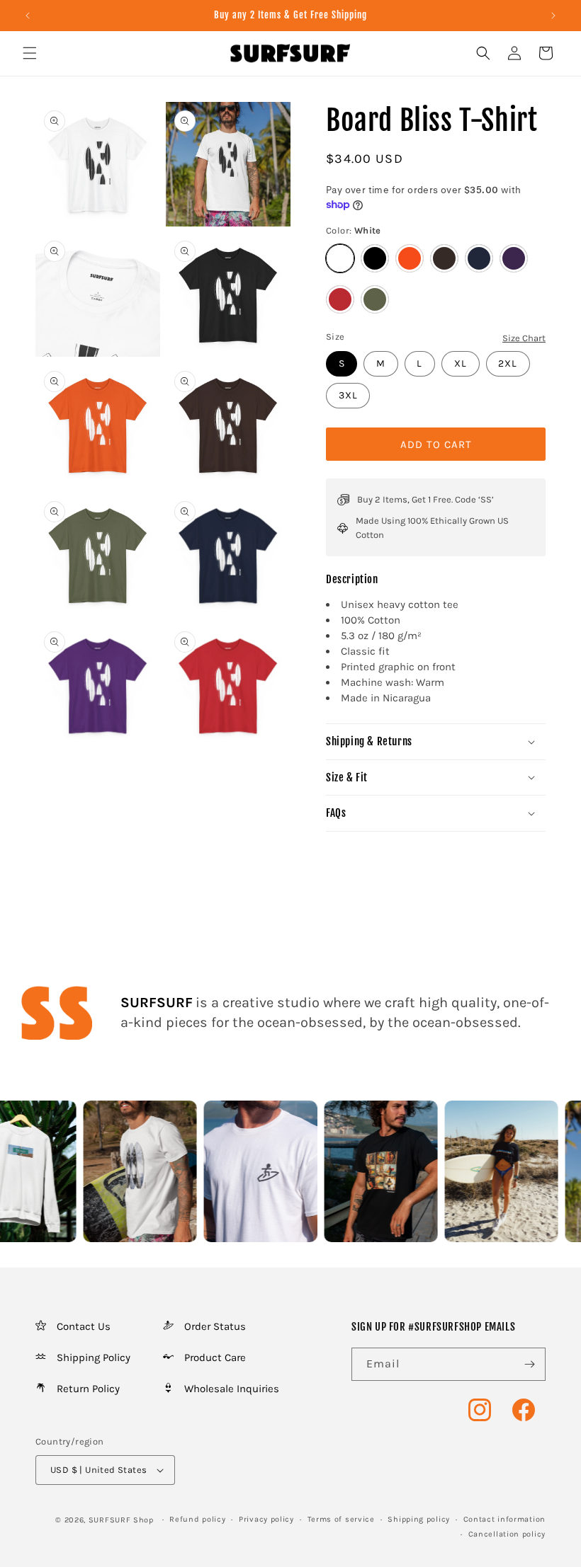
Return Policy (88, 1388)
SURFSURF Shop (121, 1520)
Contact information (504, 1519)
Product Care (215, 1357)
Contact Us (84, 1326)
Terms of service (341, 1519)
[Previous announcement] (27, 15)
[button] (29, 53)
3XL (348, 395)
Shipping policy (419, 1519)
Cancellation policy (507, 1534)
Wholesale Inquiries (231, 1388)
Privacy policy (266, 1519)
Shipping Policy (93, 1357)
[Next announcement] (553, 15)
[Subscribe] (529, 1364)
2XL (507, 363)
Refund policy (197, 1519)
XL (460, 363)
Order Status (215, 1326)
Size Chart (524, 338)
